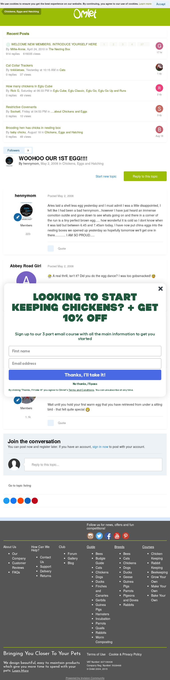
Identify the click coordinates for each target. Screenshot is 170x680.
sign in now (100, 446)
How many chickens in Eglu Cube (29, 86)
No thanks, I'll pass (85, 384)
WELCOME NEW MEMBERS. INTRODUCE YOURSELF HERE (54, 44)
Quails (100, 628)
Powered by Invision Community (85, 678)
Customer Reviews (19, 565)
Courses (148, 546)
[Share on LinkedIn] (28, 501)
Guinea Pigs (101, 606)
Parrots (101, 623)
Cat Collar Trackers (19, 65)
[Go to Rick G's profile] (159, 88)
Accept (160, 4)
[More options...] (158, 196)
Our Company (19, 555)
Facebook (108, 535)
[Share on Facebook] (13, 501)
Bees (99, 553)
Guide (91, 546)
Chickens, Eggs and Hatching (64, 132)
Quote (62, 248)
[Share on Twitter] (6, 501)
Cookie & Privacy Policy (125, 654)
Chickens (102, 572)
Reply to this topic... (45, 464)
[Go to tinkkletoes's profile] (159, 67)
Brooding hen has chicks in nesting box (33, 127)
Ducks (100, 581)
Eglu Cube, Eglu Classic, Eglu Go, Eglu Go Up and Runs (89, 90)
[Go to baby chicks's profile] (159, 129)
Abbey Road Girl (25, 266)
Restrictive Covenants (21, 107)
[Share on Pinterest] (35, 501)
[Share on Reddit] (20, 501)
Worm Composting (104, 639)
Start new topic (106, 176)
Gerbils (101, 600)
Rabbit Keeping (157, 565)
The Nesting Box (59, 49)
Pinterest (125, 535)
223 (27, 234)
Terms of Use (96, 654)
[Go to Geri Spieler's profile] (159, 46)
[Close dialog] (160, 288)
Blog (71, 563)
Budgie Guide (100, 560)
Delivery (45, 571)
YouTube (116, 535)
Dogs (99, 577)
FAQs (16, 572)
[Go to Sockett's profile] (159, 109)
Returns (45, 575)
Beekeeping (159, 572)
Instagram (90, 535)
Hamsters (102, 614)
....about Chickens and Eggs (69, 111)
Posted (60, 196)
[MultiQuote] (51, 248)
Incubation (103, 618)
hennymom (25, 195)
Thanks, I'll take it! (85, 375)
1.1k (27, 417)
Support (45, 566)
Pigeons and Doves (130, 597)
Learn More (20, 670)
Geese (128, 577)
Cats (63, 70)
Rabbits (101, 632)
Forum (72, 553)
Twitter (99, 535)
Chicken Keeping (157, 555)
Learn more (145, 3)
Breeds (119, 546)
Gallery (73, 558)
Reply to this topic (145, 176)
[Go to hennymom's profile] (9, 161)
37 (142, 44)
